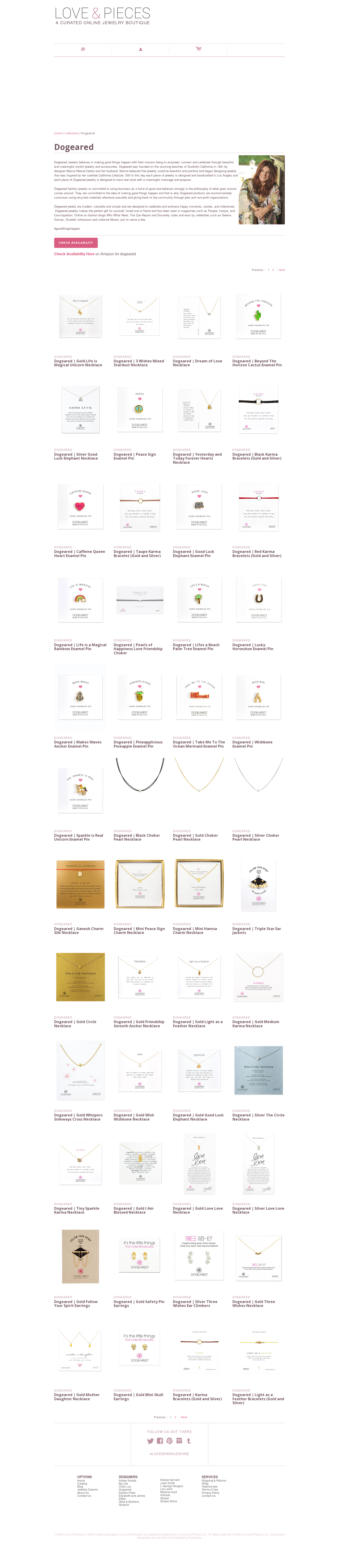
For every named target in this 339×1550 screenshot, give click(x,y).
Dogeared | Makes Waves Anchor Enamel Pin (77, 744)
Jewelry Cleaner (87, 1489)
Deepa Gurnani (170, 1480)
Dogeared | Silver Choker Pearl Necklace (255, 837)
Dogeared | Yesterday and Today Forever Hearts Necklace (197, 458)
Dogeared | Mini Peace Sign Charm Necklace (139, 930)
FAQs (205, 1483)
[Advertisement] (169, 91)
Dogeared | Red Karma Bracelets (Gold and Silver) (256, 553)
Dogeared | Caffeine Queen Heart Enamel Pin (79, 553)
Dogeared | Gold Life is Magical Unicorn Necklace (78, 363)
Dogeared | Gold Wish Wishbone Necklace (134, 1117)
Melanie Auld (168, 1492)
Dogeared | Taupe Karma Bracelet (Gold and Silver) (137, 553)
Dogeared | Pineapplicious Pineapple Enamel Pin (138, 744)
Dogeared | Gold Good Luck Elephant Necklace (198, 1117)
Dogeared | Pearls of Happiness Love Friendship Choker (138, 648)
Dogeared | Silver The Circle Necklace (258, 1117)
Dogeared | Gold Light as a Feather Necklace (198, 1023)
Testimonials (209, 1486)
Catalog (82, 1483)
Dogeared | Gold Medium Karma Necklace (255, 1023)
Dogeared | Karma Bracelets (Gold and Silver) (197, 1396)
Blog (80, 1486)
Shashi (164, 1498)
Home (58, 133)
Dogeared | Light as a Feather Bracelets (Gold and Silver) (258, 1398)
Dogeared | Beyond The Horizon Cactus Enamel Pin (257, 363)
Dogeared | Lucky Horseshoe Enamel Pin (252, 647)
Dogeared (63, 356)
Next (282, 270)
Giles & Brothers (129, 1501)
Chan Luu (125, 1486)
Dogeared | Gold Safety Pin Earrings (139, 1303)
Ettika (122, 1498)
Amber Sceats (127, 1480)
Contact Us (84, 1495)
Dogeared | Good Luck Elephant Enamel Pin (193, 553)
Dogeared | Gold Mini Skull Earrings (138, 1396)
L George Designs (171, 1486)
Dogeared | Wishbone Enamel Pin (252, 744)
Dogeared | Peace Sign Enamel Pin (135, 456)
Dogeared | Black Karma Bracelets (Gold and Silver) (256, 456)
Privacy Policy (210, 1492)
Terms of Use (210, 1489)
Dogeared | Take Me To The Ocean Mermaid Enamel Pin (199, 744)
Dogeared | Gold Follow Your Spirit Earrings (76, 1303)
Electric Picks (127, 1492)
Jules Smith (167, 1483)
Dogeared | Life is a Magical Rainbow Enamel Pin (80, 647)
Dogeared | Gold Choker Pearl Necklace (195, 837)
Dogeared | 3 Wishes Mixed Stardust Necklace (139, 363)
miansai (165, 1495)
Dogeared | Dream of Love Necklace (197, 363)
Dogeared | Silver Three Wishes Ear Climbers (195, 1303)
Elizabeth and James (132, 1495)
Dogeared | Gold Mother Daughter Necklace (77, 1396)
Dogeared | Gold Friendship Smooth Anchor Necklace (139, 1023)
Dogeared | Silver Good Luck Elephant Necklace (76, 456)
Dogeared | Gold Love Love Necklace (198, 1210)
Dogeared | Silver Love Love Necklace (258, 1210)
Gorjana (124, 1504)
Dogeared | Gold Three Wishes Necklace (253, 1303)
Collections (72, 133)
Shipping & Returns (214, 1480)
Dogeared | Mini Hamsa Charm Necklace (195, 930)
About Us (83, 1492)
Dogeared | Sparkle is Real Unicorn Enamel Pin (78, 837)
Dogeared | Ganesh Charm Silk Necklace (79, 930)
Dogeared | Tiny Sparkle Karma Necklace (76, 1210)
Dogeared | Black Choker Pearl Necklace (137, 837)
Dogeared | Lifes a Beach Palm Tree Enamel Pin (196, 647)
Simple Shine (168, 1501)
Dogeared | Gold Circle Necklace (75, 1023)
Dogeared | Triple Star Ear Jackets (256, 930)
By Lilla (123, 1483)
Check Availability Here (74, 253)
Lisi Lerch (166, 1489)
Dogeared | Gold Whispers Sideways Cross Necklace (78, 1117)
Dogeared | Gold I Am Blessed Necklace (134, 1210)
